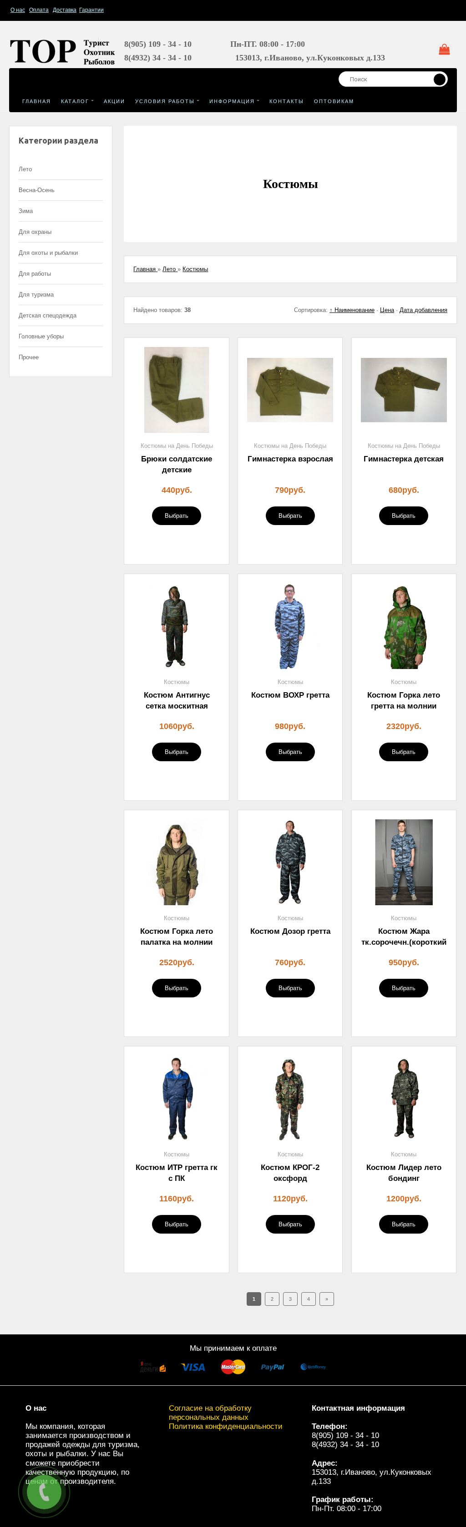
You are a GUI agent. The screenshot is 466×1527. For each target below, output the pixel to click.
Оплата (39, 10)
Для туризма (36, 294)
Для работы (35, 273)
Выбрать (176, 515)
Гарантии (91, 10)
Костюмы (176, 682)
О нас (17, 10)
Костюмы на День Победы (177, 445)
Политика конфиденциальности (226, 1426)
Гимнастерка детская (404, 459)
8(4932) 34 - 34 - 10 (345, 1444)
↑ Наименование (352, 310)
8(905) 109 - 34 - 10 (345, 1435)
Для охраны (35, 231)
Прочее (29, 357)
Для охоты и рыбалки (48, 252)
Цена (387, 310)
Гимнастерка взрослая (290, 459)
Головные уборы (41, 336)
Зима (26, 211)
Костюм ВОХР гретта (290, 695)
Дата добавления (423, 310)
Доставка (64, 10)
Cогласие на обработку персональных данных (210, 1413)
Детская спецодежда (47, 315)
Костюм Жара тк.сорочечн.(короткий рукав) (403, 942)
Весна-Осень (37, 190)
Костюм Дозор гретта (290, 931)
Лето (25, 169)
